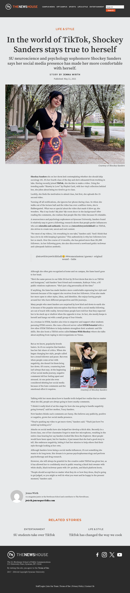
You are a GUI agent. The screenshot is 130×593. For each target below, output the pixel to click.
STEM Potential (90, 325)
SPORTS (72, 7)
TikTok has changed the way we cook (95, 535)
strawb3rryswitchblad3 (84, 226)
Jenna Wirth (71, 74)
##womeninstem (74, 256)
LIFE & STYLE (83, 7)
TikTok (60, 183)
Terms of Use (65, 586)
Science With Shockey (80, 331)
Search (110, 10)
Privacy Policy (78, 586)
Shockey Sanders (39, 176)
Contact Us (89, 586)
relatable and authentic (50, 226)
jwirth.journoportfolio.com (40, 500)
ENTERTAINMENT (97, 7)
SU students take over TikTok (34, 535)
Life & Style (65, 29)
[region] (33, 575)
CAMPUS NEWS (48, 7)
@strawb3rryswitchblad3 (49, 256)
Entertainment (34, 529)
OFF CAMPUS (61, 7)
